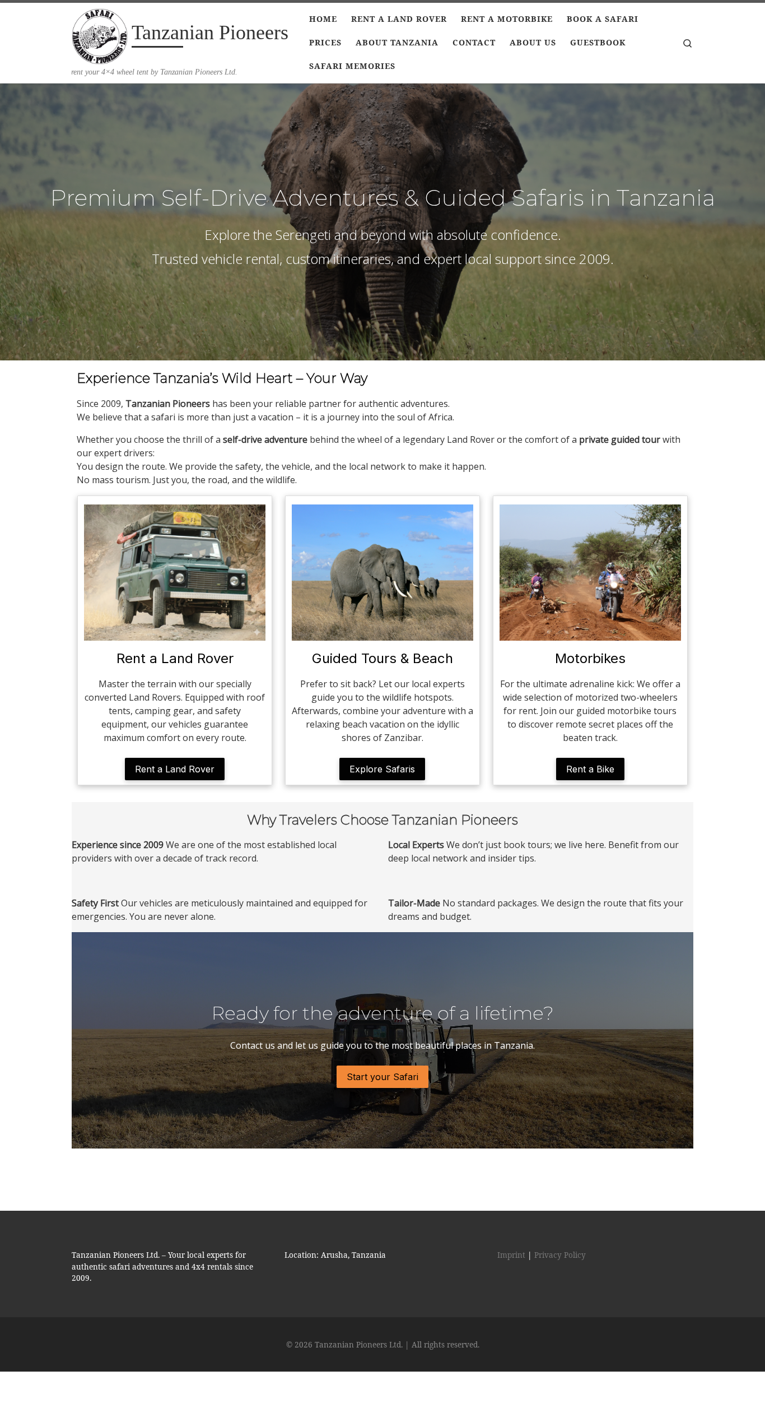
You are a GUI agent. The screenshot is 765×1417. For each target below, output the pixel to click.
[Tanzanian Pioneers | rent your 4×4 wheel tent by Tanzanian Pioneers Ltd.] (100, 35)
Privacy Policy (560, 1255)
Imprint (511, 1255)
